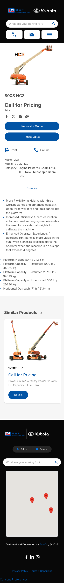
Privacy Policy (20, 570)
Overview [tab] (32, 188)
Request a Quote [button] (32, 126)
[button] (14, 34)
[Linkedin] (32, 557)
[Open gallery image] (32, 65)
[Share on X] (13, 116)
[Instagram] (37, 557)
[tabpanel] (32, 65)
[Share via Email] (20, 116)
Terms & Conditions (41, 570)
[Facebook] (26, 557)
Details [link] (18, 395)
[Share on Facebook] (7, 116)
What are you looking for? (26, 23)
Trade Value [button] (32, 137)
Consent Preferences (14, 579)
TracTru (44, 544)
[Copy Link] (27, 116)
